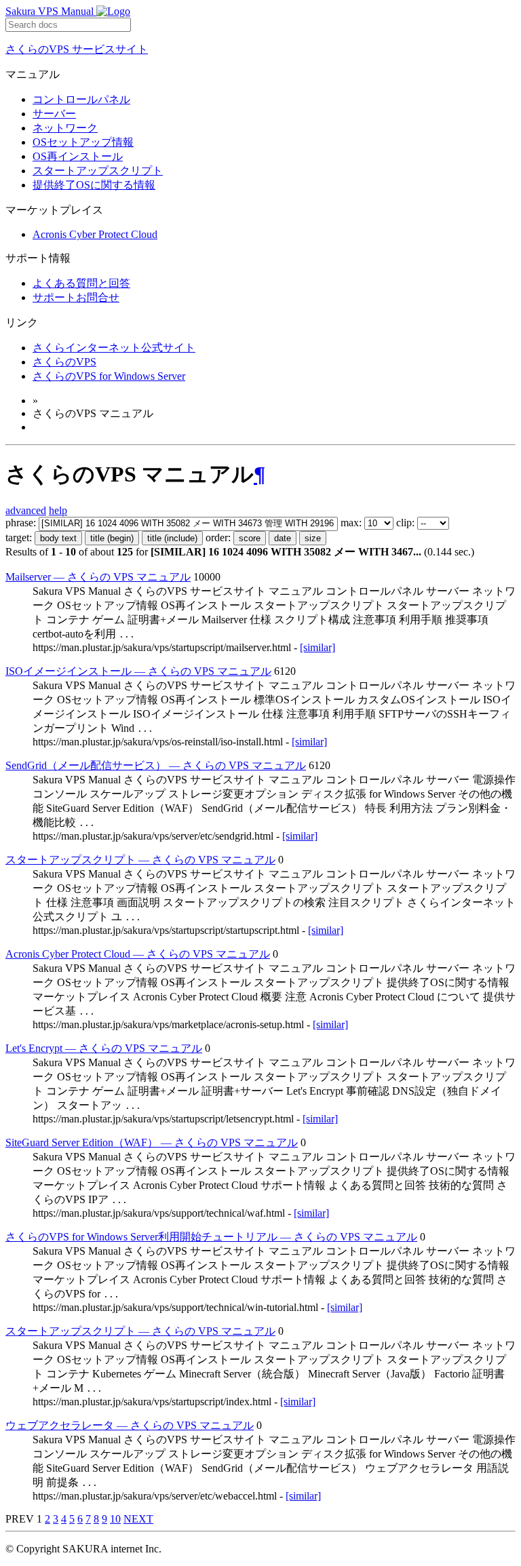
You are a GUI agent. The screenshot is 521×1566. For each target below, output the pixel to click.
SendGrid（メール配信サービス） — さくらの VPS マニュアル (155, 765)
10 (115, 1519)
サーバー (54, 113)
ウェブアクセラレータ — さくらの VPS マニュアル (129, 1425)
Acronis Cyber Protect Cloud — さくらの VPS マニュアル (137, 954)
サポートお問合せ (76, 297)
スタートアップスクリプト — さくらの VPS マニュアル (140, 859)
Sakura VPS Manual (50, 11)
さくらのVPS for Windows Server (109, 376)
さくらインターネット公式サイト (114, 347)
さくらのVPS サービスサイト (76, 49)
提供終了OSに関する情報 (94, 185)
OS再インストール (78, 156)
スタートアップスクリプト (98, 170)
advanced (25, 510)
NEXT (138, 1519)
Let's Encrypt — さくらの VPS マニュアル (103, 1048)
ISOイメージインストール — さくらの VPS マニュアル (138, 671)
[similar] (317, 647)
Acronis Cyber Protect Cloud (95, 234)
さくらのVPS (64, 362)
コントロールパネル (81, 99)
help (58, 510)
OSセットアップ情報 (83, 142)
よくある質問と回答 (81, 283)
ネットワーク (65, 128)
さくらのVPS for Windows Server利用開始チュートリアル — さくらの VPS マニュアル (211, 1236)
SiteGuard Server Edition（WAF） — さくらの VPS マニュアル (151, 1142)
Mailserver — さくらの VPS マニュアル (98, 577)
